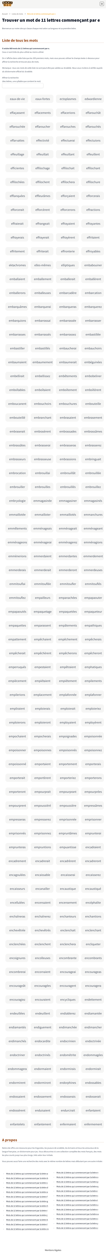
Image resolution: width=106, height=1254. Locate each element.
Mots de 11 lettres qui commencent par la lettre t (77, 1200)
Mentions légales (53, 1250)
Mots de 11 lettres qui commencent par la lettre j (26, 1215)
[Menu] (102, 4)
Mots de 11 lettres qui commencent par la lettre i (26, 1210)
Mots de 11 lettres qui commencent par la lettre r (77, 1191)
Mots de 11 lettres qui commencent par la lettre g (27, 1201)
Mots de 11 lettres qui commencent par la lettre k (27, 1219)
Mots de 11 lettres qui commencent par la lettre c (27, 1183)
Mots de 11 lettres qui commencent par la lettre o (77, 1177)
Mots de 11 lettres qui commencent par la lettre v (77, 1209)
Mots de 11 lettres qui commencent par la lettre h (27, 1206)
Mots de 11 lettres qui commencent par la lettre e (27, 1192)
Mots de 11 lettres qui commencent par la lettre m (27, 1229)
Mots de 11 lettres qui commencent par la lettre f (27, 1196)
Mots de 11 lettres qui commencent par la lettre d (27, 1187)
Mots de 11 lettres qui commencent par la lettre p (77, 1181)
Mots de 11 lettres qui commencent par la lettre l (26, 1224)
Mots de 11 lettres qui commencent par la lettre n (77, 1172)
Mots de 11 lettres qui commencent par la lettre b (27, 1178)
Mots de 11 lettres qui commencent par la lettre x (77, 1218)
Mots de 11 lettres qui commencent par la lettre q (77, 1186)
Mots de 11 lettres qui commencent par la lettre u (77, 1205)
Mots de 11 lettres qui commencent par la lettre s (77, 1195)
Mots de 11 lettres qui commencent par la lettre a (27, 1173)
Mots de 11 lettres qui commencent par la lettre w (77, 1214)
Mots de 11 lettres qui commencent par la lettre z (77, 1228)
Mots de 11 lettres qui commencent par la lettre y (77, 1223)
